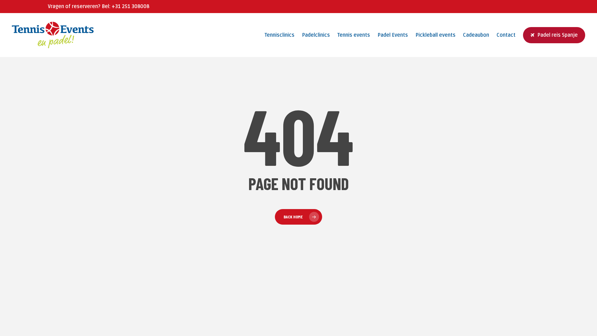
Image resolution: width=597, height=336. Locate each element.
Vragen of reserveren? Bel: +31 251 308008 (98, 6)
